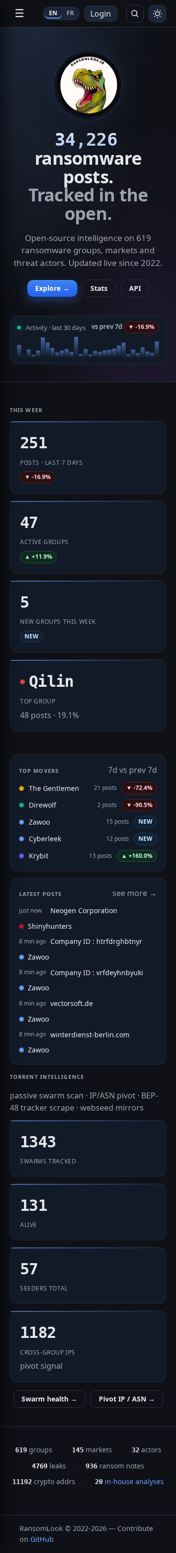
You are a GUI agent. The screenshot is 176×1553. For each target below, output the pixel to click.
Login (100, 13)
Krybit (38, 855)
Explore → (52, 288)
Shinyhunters (50, 926)
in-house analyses (129, 1481)
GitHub (42, 1539)
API (135, 288)
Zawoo (39, 822)
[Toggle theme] (157, 13)
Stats (99, 288)
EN (53, 13)
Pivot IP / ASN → (127, 1398)
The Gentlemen (54, 788)
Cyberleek (45, 838)
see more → (134, 893)
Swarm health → (49, 1398)
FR (70, 13)
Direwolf (42, 804)
